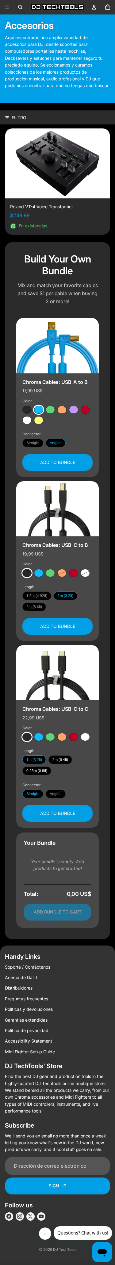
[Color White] (27, 420)
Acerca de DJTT (21, 977)
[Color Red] (85, 410)
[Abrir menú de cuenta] (94, 7)
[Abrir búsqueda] (20, 7)
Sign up (57, 1185)
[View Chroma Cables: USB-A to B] (57, 345)
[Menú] (7, 7)
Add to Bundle (57, 462)
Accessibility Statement (28, 1040)
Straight (32, 443)
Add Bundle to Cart (58, 911)
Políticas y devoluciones (29, 1009)
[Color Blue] (38, 410)
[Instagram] (20, 1216)
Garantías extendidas (26, 1020)
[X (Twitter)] (30, 1216)
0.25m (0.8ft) (36, 771)
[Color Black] (27, 410)
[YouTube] (41, 1216)
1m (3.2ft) (65, 596)
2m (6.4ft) (34, 607)
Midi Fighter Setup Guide (30, 1051)
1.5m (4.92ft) (36, 596)
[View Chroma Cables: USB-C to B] (57, 508)
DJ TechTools (64, 1249)
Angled (56, 443)
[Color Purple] (73, 410)
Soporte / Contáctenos (27, 967)
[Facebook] (9, 1216)
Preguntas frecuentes (26, 998)
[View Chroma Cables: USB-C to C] (57, 672)
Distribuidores (19, 987)
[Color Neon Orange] (62, 410)
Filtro (19, 117)
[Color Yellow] (38, 420)
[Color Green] (50, 410)
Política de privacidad (26, 1030)
